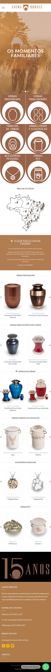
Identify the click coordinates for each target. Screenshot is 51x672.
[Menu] (3, 7)
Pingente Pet (38, 499)
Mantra (38, 455)
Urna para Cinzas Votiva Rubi (38, 363)
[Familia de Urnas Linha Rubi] (38, 390)
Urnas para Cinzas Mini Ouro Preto (12, 363)
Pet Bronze (13, 544)
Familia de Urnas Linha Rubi (38, 408)
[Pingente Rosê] (12, 481)
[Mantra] (38, 437)
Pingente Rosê (13, 499)
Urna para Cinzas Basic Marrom (12, 316)
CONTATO (36, 665)
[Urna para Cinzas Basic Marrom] (12, 296)
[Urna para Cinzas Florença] (38, 296)
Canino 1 (38, 544)
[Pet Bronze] (12, 526)
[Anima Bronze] (26, 8)
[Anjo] (12, 437)
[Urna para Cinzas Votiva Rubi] (38, 344)
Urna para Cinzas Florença (38, 315)
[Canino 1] (38, 526)
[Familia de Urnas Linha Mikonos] (12, 390)
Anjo (13, 455)
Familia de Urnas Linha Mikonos (12, 409)
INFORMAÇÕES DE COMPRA (21, 665)
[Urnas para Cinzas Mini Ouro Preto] (12, 344)
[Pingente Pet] (38, 481)
